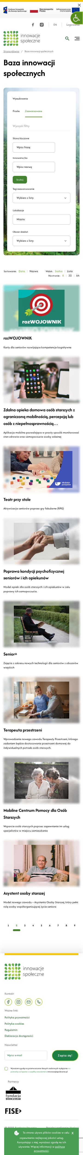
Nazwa (34, 271)
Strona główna (11, 51)
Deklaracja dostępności (19, 1036)
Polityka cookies (14, 1024)
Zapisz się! (65, 1055)
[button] (77, 18)
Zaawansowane (33, 111)
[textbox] (40, 241)
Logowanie (73, 24)
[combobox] (41, 241)
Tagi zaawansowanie (23, 189)
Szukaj (19, 179)
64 (78, 275)
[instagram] (41, 24)
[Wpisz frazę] (67, 38)
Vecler (73, 1128)
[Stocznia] (13, 1093)
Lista (70, 271)
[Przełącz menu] (77, 38)
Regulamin (11, 1030)
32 (70, 275)
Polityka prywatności (17, 1017)
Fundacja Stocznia (26, 1128)
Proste (16, 111)
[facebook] (33, 24)
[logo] (21, 38)
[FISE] (13, 1111)
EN (55, 24)
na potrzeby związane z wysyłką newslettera (40, 1070)
